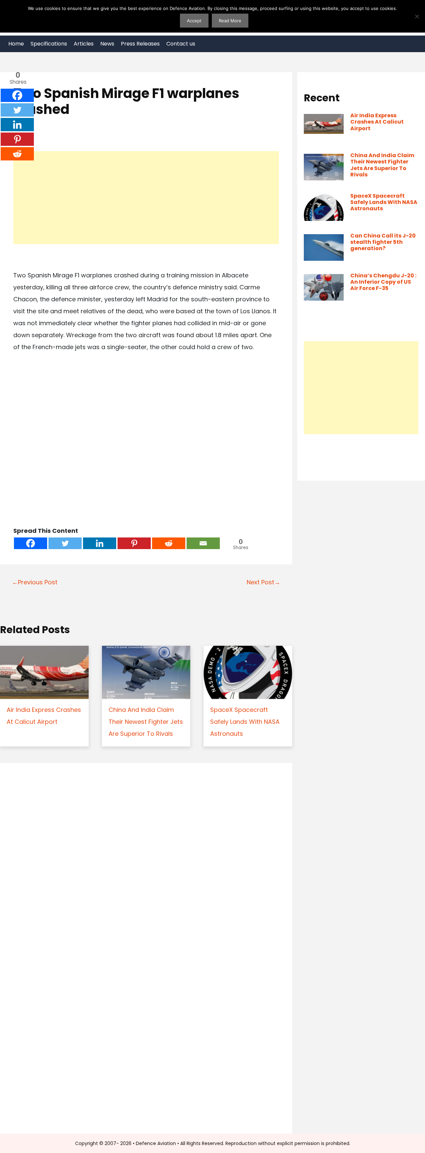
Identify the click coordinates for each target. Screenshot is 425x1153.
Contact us (180, 44)
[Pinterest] (134, 543)
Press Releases (140, 44)
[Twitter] (65, 543)
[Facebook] (30, 543)
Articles (84, 44)
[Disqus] (146, 859)
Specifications (49, 44)
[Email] (203, 543)
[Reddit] (168, 543)
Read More (230, 20)
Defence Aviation (156, 1143)
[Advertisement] (146, 197)
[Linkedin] (99, 543)
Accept (194, 20)
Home (16, 44)
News (107, 44)
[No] (416, 16)
